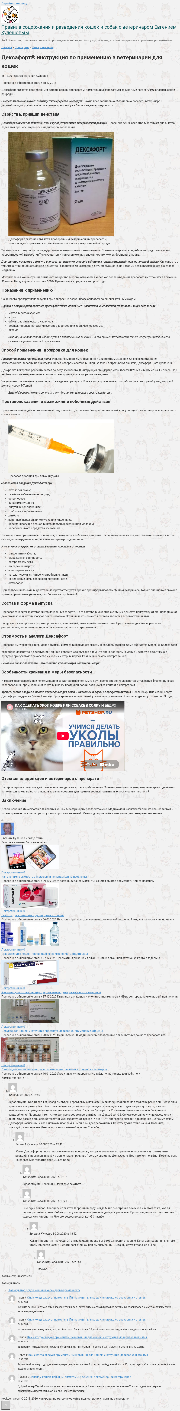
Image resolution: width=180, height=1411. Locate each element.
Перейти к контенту (14, 3)
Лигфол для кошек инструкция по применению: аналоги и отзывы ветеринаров (54, 1069)
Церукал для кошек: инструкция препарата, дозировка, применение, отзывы (52, 1031)
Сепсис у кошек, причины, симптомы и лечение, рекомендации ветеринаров (80, 1377)
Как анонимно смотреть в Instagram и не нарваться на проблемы (44, 876)
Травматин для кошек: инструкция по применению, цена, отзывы (44, 953)
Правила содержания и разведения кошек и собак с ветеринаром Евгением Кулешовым (89, 29)
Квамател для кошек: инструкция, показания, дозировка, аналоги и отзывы (51, 992)
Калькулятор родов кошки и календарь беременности (44, 1290)
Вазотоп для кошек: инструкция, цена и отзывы (32, 915)
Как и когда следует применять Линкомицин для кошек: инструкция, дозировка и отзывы (86, 1297)
